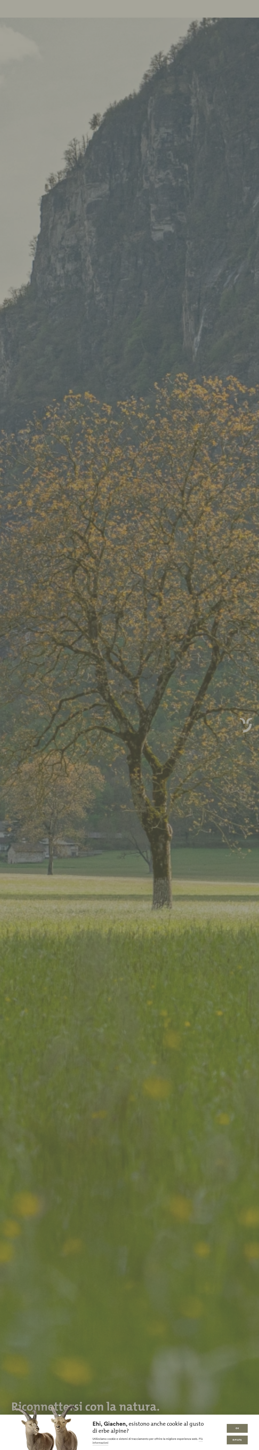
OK (237, 1428)
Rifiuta (237, 1440)
